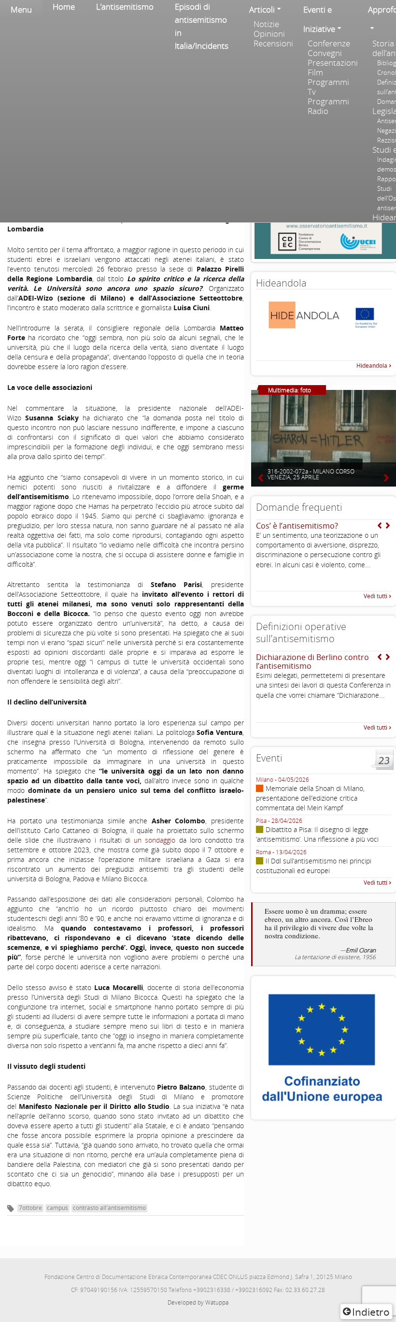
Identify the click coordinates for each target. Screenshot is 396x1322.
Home (64, 6)
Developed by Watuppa (198, 1302)
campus (57, 1207)
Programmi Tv (328, 87)
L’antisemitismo (125, 6)
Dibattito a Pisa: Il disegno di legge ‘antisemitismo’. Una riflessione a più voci (317, 834)
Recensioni (273, 43)
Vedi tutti (375, 596)
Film (315, 72)
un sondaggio (154, 840)
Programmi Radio (328, 106)
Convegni (325, 53)
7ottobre (30, 1207)
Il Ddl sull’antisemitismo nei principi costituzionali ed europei (313, 865)
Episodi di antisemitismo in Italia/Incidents (201, 26)
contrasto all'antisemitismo (109, 1207)
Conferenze (329, 43)
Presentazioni (332, 63)
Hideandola (371, 365)
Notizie (266, 24)
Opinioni (269, 34)
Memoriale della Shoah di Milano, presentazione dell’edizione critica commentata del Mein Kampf (310, 798)
